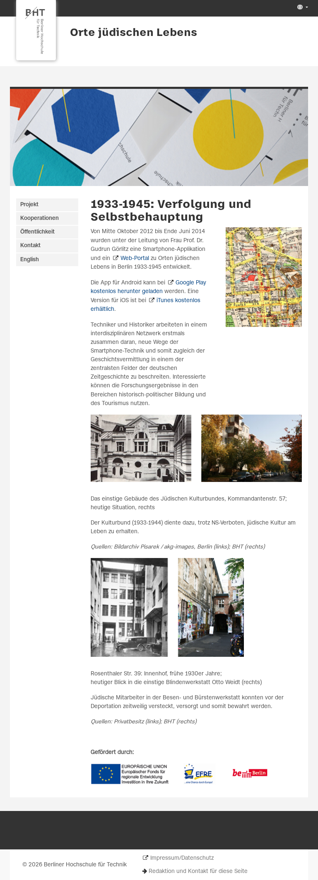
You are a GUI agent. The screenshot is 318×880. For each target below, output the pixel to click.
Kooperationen (39, 218)
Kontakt (30, 245)
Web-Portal (134, 258)
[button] (301, 7)
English (29, 259)
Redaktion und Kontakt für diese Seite (198, 871)
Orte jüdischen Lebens (133, 33)
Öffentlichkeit (37, 232)
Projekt (29, 204)
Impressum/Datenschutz (182, 858)
